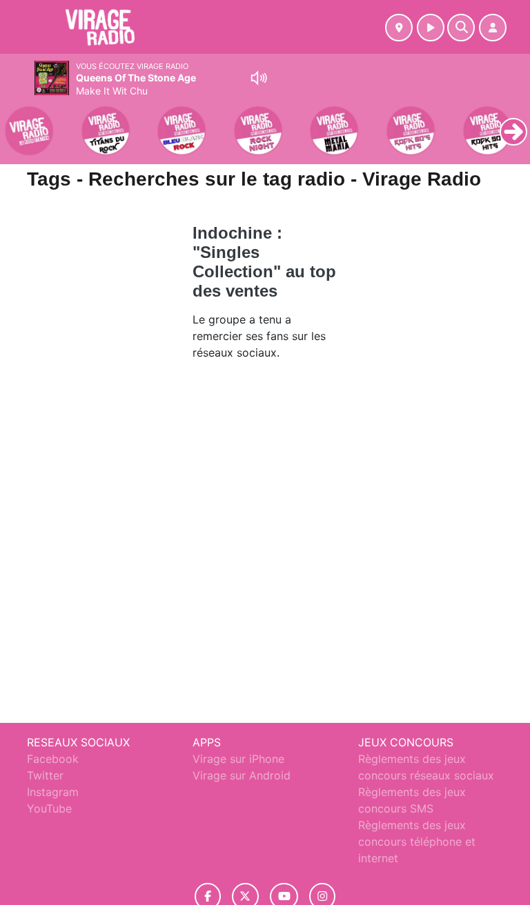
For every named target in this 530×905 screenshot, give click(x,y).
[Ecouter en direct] (430, 27)
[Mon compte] (493, 27)
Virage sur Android (242, 775)
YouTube (49, 808)
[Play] (18, 121)
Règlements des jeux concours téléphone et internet (416, 841)
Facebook (53, 759)
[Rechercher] (461, 27)
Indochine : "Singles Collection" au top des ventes (264, 261)
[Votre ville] (399, 27)
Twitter (45, 775)
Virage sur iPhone (238, 759)
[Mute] (258, 78)
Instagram (53, 792)
